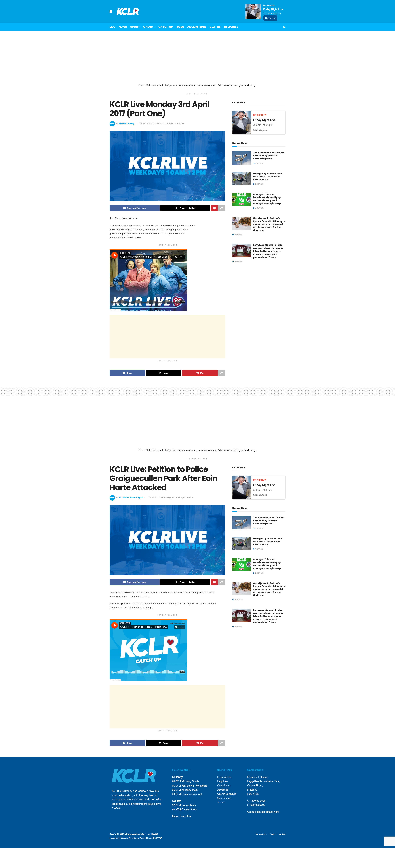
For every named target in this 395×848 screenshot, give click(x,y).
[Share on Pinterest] (214, 208)
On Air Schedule (226, 794)
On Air (148, 27)
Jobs (180, 27)
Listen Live (270, 18)
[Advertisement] (197, 57)
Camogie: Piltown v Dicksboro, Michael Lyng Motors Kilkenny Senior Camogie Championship (267, 199)
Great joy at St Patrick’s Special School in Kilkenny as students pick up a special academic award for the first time (269, 224)
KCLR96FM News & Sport (131, 497)
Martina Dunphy (126, 123)
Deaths (215, 27)
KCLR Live (168, 123)
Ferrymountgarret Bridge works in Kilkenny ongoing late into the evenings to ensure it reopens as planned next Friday (268, 251)
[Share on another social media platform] (221, 208)
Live (112, 27)
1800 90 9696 (257, 800)
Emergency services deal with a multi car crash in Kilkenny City (267, 176)
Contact (282, 833)
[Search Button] (284, 27)
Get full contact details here (263, 811)
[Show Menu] (111, 11)
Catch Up (165, 27)
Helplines (231, 27)
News (123, 27)
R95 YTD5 (253, 794)
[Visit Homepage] (128, 11)
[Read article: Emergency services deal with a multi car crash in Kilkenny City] (241, 178)
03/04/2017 (145, 123)
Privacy (272, 833)
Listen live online (181, 816)
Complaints (223, 785)
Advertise (222, 789)
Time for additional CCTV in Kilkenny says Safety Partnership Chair (268, 155)
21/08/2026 (258, 163)
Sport (135, 27)
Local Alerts (224, 777)
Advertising (196, 27)
